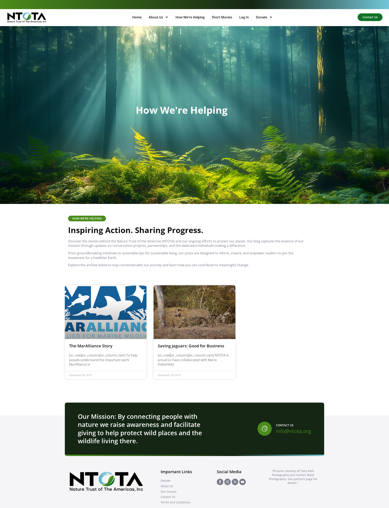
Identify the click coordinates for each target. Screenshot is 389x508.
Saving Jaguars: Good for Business (191, 346)
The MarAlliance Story (90, 346)
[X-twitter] (235, 482)
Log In (244, 17)
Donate (261, 17)
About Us (156, 17)
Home (137, 17)
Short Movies (222, 17)
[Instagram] (227, 482)
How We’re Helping (190, 17)
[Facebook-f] (220, 482)
